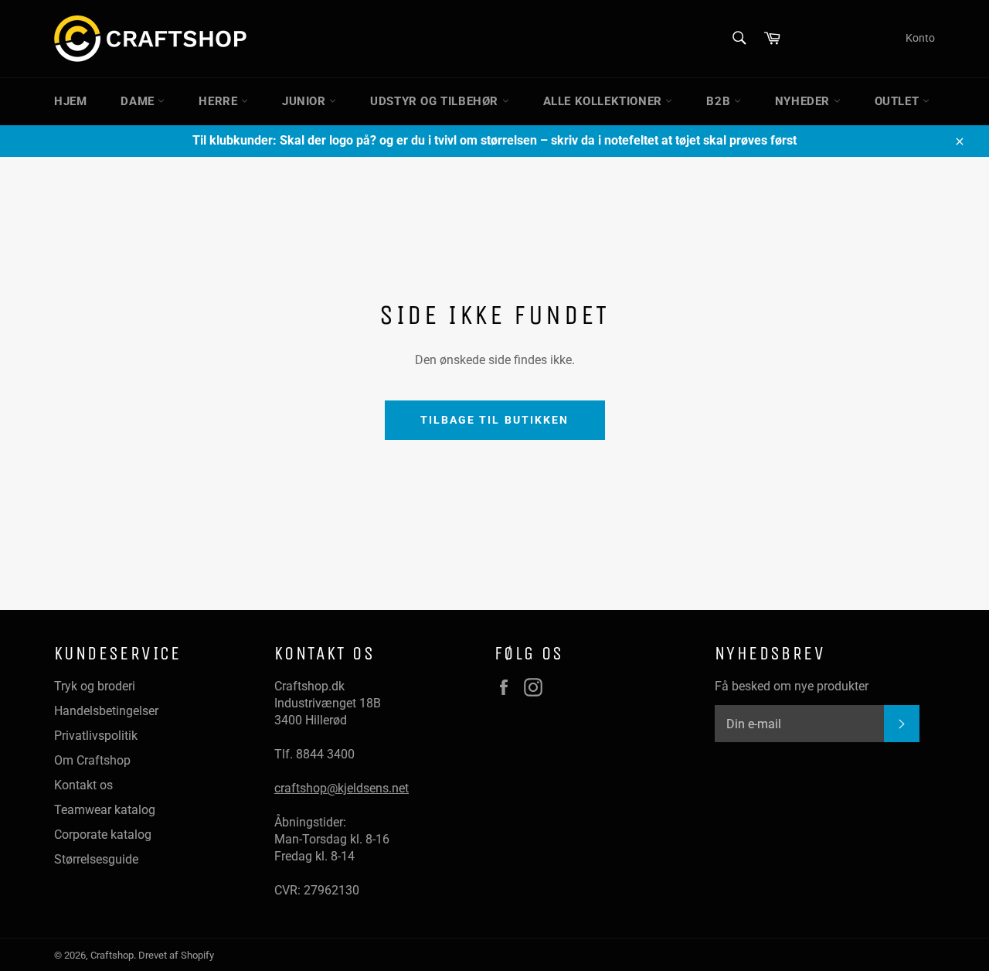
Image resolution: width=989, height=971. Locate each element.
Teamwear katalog (104, 809)
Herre (220, 101)
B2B (719, 101)
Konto (920, 38)
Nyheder (804, 101)
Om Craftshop (92, 760)
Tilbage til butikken (494, 420)
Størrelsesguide (96, 859)
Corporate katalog (102, 834)
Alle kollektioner (604, 101)
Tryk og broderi (94, 686)
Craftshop (112, 955)
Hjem (70, 101)
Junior (305, 101)
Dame (139, 101)
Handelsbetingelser (106, 711)
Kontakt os (83, 785)
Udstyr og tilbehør (435, 101)
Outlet (899, 101)
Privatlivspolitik (96, 735)
